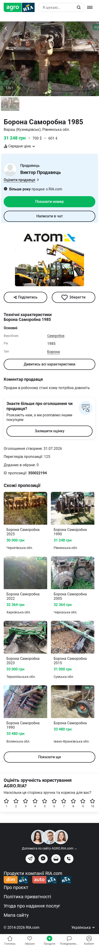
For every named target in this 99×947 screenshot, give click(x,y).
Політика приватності (27, 896)
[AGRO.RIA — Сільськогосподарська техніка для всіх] (21, 7)
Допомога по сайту (49, 848)
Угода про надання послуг (32, 906)
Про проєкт (16, 887)
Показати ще (49, 757)
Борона (53, 352)
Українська (81, 927)
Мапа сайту (16, 915)
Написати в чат (49, 216)
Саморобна (55, 336)
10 (92, 806)
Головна (9, 943)
